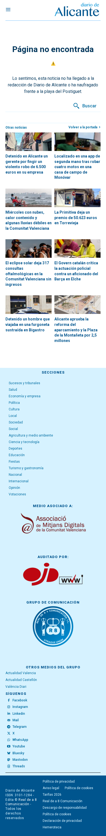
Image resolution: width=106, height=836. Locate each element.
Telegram (20, 727)
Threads (19, 766)
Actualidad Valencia (20, 673)
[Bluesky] (8, 753)
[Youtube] (8, 746)
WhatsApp (20, 740)
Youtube (19, 746)
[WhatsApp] (8, 740)
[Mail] (8, 720)
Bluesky (18, 753)
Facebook (20, 700)
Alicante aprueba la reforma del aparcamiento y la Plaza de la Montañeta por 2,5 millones (76, 330)
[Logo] (77, 10)
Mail (16, 720)
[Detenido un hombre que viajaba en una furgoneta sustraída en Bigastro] (28, 304)
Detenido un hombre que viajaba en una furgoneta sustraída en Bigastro (27, 324)
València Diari (15, 687)
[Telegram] (8, 727)
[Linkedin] (8, 713)
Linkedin (19, 714)
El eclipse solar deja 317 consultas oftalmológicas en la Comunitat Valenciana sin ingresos (28, 273)
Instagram (20, 707)
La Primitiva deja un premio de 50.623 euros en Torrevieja (75, 217)
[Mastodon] (8, 760)
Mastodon (20, 760)
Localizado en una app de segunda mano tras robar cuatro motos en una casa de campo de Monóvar (77, 167)
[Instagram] (8, 707)
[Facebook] (8, 700)
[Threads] (8, 766)
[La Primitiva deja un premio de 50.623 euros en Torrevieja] (77, 198)
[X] (8, 733)
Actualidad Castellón (21, 680)
